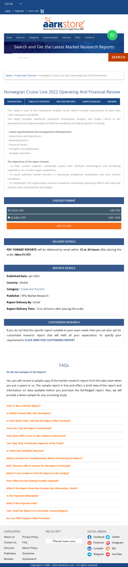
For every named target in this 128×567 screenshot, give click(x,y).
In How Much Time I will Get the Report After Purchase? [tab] (38, 420)
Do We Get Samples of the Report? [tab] (26, 372)
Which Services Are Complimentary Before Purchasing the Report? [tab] (44, 458)
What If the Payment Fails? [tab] (22, 503)
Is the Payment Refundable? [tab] (22, 495)
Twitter (115, 536)
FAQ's (77, 37)
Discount (66, 37)
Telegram (98, 554)
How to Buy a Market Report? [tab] (23, 405)
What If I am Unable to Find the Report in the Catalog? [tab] (37, 473)
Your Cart (33, 11)
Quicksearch (29, 558)
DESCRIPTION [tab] (14, 101)
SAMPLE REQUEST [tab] (91, 101)
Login (8, 11)
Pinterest (98, 542)
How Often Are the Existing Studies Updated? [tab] (32, 480)
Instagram (116, 542)
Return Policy (30, 547)
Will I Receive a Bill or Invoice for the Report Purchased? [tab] (38, 465)
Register (19, 11)
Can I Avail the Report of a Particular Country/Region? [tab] (37, 510)
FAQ (24, 542)
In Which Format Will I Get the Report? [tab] (28, 413)
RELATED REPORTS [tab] (66, 101)
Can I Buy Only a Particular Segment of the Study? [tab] (35, 443)
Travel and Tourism (26, 75)
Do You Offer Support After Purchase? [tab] (28, 518)
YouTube (116, 554)
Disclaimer (28, 553)
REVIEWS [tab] (112, 101)
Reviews (8, 558)
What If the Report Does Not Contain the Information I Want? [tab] (42, 488)
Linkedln (97, 548)
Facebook (98, 536)
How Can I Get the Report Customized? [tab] (29, 428)
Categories (33, 37)
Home (9, 37)
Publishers (10, 553)
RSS (113, 548)
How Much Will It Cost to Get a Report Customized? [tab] (36, 435)
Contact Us (89, 37)
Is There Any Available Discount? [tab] (25, 450)
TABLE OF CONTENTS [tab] (39, 101)
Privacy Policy (30, 536)
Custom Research (50, 37)
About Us (20, 37)
